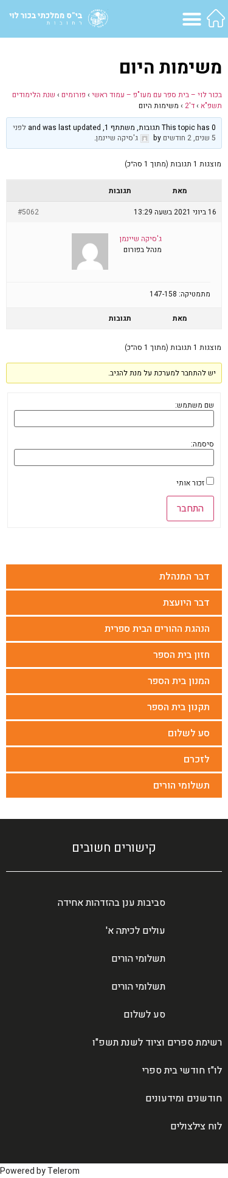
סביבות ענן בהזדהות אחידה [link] (111, 902)
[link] (216, 18)
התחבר (190, 508)
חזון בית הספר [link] (181, 655)
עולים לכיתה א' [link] (135, 930)
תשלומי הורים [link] (181, 785)
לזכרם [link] (197, 759)
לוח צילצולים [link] (196, 1126)
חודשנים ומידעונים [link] (183, 1098)
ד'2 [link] (190, 105)
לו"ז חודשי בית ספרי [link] (182, 1070)
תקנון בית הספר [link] (178, 707)
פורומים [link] (73, 94)
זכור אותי (190, 483)
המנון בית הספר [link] (179, 681)
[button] (192, 19)
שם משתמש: (194, 405)
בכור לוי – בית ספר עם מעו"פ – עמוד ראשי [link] (157, 94)
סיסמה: (202, 444)
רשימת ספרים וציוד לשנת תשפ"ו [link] (157, 1042)
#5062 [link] (28, 212)
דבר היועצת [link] (186, 602)
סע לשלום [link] (189, 733)
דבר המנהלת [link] (184, 576)
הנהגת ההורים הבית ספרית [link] (157, 629)
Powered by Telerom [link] (40, 1171)
